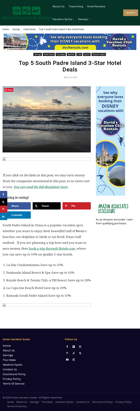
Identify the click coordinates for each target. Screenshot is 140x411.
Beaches (71, 54)
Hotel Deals (30, 29)
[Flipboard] (73, 346)
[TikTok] (73, 353)
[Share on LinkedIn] (3, 216)
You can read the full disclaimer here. (40, 187)
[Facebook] (67, 346)
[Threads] (73, 359)
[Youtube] (67, 359)
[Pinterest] (67, 353)
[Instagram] (80, 346)
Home (6, 29)
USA (79, 54)
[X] (80, 353)
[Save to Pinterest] (3, 209)
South (87, 54)
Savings (16, 29)
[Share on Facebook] (3, 194)
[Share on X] (3, 202)
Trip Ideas (61, 54)
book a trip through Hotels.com (52, 248)
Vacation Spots (99, 54)
